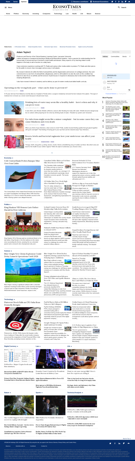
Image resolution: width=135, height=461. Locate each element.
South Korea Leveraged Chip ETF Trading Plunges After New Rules (84, 208)
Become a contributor (80, 1)
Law (67, 13)
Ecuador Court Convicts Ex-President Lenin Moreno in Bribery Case (50, 372)
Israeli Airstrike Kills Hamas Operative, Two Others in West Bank (114, 151)
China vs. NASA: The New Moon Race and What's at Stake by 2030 (85, 280)
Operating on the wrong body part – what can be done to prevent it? (36, 87)
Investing (36, 13)
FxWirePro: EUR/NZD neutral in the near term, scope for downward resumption (81, 424)
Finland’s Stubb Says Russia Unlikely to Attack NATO (113, 132)
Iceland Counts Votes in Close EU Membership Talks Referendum (56, 208)
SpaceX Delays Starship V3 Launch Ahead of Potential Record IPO (85, 255)
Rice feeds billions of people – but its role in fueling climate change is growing (19, 426)
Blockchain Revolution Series (68, 47)
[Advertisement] (67, 30)
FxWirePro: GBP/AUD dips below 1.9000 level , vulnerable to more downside (82, 418)
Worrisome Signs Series (50, 47)
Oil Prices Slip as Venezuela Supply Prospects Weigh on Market (85, 185)
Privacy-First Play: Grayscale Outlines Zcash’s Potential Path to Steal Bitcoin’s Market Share (19, 379)
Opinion (24, 1)
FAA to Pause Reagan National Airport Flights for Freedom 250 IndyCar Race (51, 426)
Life (81, 13)
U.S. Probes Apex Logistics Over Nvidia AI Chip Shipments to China (85, 326)
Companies (46, 13)
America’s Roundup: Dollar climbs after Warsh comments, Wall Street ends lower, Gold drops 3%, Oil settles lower (117, 102)
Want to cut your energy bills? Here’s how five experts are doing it (81, 372)
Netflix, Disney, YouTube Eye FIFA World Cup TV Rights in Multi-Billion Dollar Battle (51, 432)
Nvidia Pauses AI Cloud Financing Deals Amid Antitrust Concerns (84, 303)
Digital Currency (10, 346)
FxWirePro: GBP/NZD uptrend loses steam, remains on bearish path (81, 411)
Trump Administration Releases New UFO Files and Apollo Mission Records (57, 278)
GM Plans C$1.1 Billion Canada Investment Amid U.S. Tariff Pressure (114, 121)
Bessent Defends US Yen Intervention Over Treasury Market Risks (85, 163)
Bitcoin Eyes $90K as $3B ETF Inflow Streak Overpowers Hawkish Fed (18, 372)
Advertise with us (20, 446)
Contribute (33, 446)
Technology (58, 13)
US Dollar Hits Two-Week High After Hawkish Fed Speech (55, 182)
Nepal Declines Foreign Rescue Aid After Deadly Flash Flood (85, 231)
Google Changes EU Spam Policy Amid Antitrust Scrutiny (56, 324)
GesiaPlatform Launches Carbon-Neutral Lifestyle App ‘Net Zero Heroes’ (17, 432)
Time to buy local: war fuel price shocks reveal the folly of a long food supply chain (81, 379)
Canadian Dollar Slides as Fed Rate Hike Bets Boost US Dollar (57, 162)
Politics (16, 13)
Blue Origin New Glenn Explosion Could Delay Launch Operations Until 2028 (22, 255)
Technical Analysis (74, 392)
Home (8, 1)
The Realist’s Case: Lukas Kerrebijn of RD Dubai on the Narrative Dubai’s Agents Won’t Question (113, 109)
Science (97, 13)
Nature (89, 13)
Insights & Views (45, 141)
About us (8, 446)
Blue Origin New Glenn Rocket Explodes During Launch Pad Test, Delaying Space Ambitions (57, 256)
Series (15, 1)
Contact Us (44, 446)
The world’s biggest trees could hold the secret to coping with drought (19, 419)
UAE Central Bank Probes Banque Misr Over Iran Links (113, 138)
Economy (26, 13)
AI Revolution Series (20, 47)
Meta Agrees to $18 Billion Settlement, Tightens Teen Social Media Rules (48, 386)
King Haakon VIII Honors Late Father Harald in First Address (21, 208)
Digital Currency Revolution (85, 47)
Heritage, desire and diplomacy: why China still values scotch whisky (81, 386)
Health (74, 13)
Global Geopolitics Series (35, 47)
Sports (38, 392)
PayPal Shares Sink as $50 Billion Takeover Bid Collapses (56, 303)
